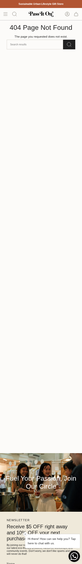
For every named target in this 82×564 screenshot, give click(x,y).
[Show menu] (5, 14)
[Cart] (76, 14)
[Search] (69, 44)
